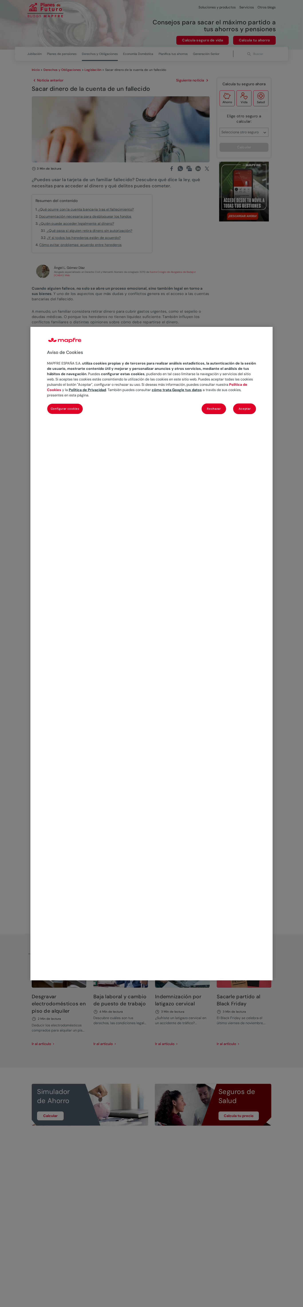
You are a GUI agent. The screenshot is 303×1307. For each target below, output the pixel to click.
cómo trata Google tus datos (177, 390)
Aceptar (245, 409)
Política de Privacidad (87, 390)
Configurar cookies (65, 409)
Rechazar (214, 409)
